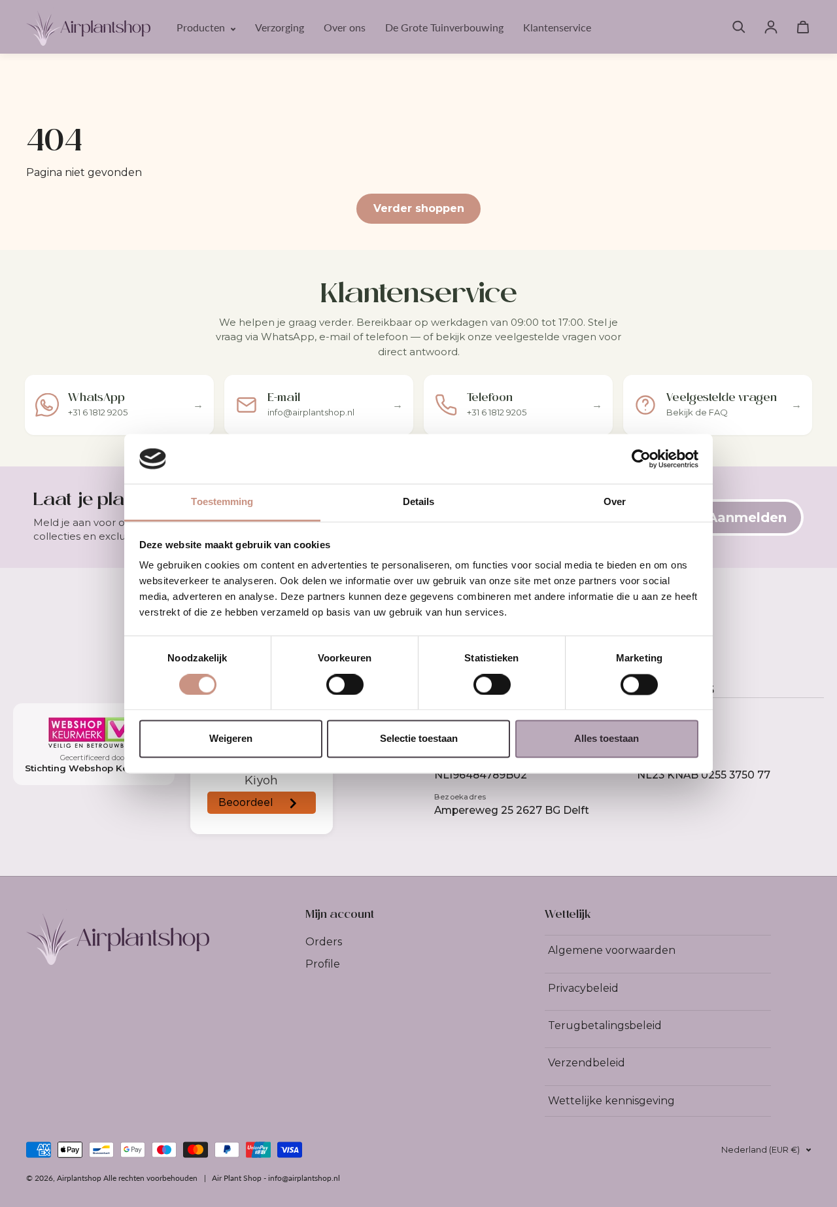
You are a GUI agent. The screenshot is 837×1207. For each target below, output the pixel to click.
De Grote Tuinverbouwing (444, 27)
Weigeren (230, 738)
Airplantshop (79, 1178)
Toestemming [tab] (222, 502)
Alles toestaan (606, 738)
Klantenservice (557, 27)
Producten (202, 27)
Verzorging (279, 27)
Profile (322, 964)
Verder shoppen (418, 208)
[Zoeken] (739, 27)
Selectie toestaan (419, 738)
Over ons (345, 27)
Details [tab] (419, 502)
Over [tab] (615, 502)
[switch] (345, 684)
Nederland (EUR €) (760, 1150)
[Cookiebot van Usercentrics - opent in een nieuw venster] (641, 458)
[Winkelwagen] (803, 27)
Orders (323, 942)
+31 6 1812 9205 (675, 690)
